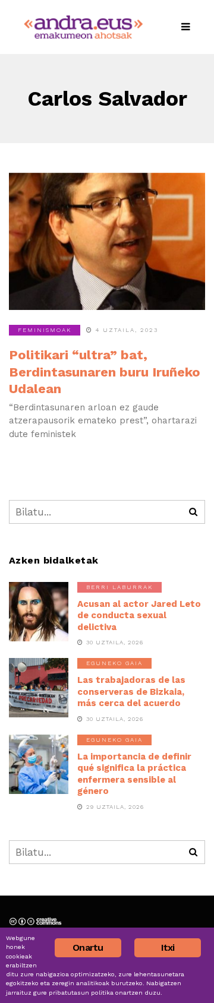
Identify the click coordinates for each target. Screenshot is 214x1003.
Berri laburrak (119, 587)
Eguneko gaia (114, 663)
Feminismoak (44, 330)
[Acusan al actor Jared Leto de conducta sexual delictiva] (38, 611)
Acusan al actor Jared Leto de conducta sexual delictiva (139, 615)
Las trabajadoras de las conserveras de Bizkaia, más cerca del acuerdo (131, 691)
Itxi (168, 947)
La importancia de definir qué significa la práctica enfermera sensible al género (134, 774)
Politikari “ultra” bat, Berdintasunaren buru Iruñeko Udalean (104, 371)
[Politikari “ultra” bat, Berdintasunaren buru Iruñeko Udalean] (107, 241)
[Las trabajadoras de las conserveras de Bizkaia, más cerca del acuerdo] (38, 687)
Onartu (88, 947)
